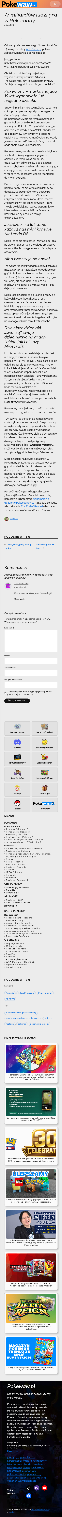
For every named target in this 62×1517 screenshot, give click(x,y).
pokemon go (14, 1471)
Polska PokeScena (26, 993)
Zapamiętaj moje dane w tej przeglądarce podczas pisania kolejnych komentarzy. (29, 693)
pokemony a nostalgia (39, 1024)
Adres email (10, 668)
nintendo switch (39, 1464)
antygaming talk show (15, 1018)
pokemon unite (33, 1478)
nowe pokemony (14, 1468)
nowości (26, 1468)
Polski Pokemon (45, 993)
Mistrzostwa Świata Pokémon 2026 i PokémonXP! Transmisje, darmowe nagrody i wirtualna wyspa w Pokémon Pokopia (31, 1077)
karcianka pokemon (18, 1461)
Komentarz (9, 628)
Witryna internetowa (13, 680)
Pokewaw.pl (21, 1386)
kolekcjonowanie (14, 1464)
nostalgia (10, 1024)
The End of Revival (32, 506)
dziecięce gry (35, 1018)
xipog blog (10, 999)
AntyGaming (33, 49)
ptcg (43, 1478)
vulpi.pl (12, 1513)
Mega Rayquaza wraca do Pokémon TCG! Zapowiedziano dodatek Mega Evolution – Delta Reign (31, 1327)
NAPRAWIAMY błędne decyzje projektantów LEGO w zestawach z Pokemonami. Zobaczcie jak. (31, 1201)
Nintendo (10, 993)
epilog (47, 1018)
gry (17, 1458)
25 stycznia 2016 (21, 584)
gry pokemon (27, 1457)
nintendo (27, 1464)
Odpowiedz (19, 599)
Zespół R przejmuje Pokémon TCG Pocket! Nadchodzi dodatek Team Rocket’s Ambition (31, 1285)
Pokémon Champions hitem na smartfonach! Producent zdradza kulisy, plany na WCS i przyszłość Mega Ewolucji (31, 1243)
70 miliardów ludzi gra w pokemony (21, 1013)
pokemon (22, 1024)
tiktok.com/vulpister (40, 1510)
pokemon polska (16, 1474)
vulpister (14, 519)
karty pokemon (38, 1461)
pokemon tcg (34, 1474)
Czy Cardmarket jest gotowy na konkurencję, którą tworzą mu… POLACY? (31, 1119)
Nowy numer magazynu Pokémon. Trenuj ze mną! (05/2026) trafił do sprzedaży (31, 1369)
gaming (10, 1458)
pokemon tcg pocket (16, 1478)
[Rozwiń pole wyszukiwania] (55, 4)
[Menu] (43, 4)
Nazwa (8, 656)
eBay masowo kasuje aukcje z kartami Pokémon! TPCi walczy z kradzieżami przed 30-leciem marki (31, 1160)
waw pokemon (27, 1481)
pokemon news (29, 1471)
